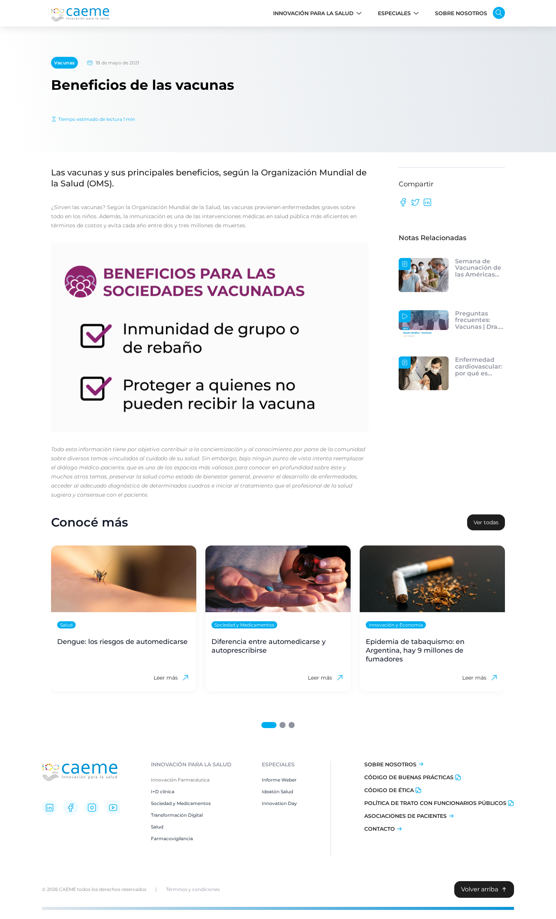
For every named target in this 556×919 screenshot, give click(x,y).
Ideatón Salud (277, 791)
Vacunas (64, 63)
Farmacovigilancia (172, 838)
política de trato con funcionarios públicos (435, 803)
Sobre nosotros (390, 764)
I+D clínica (162, 791)
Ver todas (486, 522)
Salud (157, 827)
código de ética (389, 790)
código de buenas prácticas (408, 777)
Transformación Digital (177, 815)
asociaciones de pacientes (405, 816)
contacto (379, 828)
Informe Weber (279, 780)
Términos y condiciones (193, 889)
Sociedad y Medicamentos (181, 803)
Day (292, 803)
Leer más (166, 677)
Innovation (274, 803)
